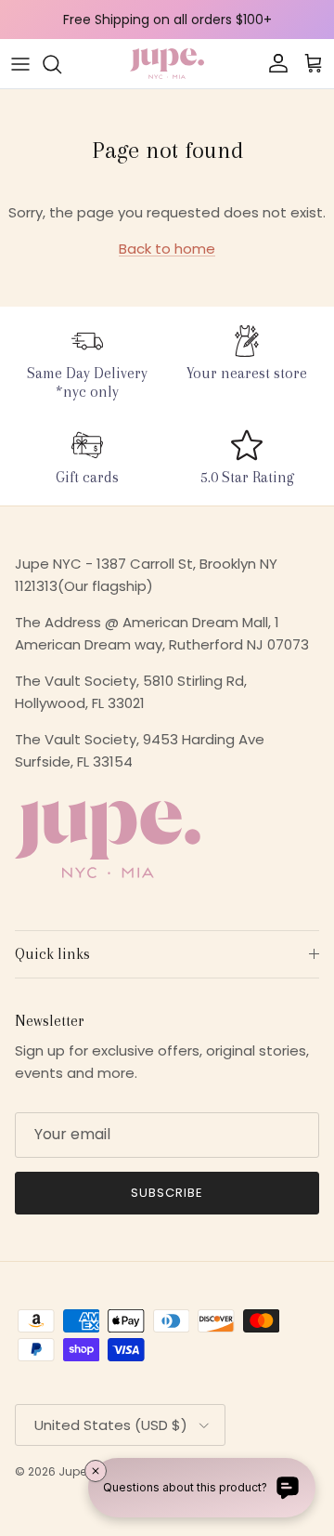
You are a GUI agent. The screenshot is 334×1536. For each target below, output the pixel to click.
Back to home (167, 248)
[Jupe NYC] (167, 63)
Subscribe (167, 1192)
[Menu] (20, 64)
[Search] (61, 64)
